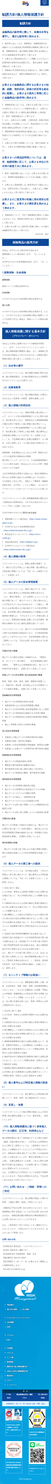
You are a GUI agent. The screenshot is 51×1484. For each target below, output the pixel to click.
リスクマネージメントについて (18, 1318)
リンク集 (10, 1357)
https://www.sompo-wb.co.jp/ (17, 549)
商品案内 (10, 1305)
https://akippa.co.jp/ (28, 542)
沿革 (8, 1327)
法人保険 (25, 1309)
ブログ (9, 1380)
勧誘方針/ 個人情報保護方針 (17, 1366)
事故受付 (10, 1375)
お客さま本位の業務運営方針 (17, 1371)
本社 (8, 1340)
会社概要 (10, 1322)
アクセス (10, 1335)
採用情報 (10, 1362)
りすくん (10, 1353)
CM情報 (10, 1348)
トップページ (12, 1385)
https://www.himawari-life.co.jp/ (18, 530)
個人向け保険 (12, 1309)
